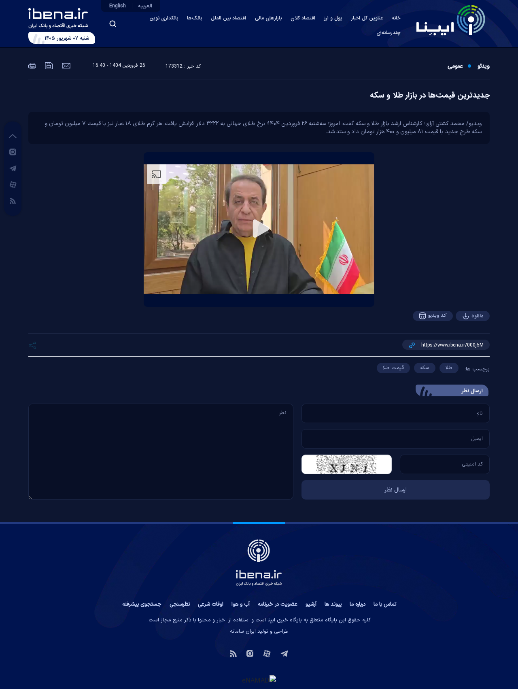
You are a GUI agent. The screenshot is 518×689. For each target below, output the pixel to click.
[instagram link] (12, 151)
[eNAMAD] (259, 680)
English (117, 6)
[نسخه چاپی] (32, 65)
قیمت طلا (393, 368)
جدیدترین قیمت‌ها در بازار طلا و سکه (430, 95)
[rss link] (13, 200)
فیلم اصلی (461, 338)
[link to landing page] (450, 20)
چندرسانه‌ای (388, 33)
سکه (424, 368)
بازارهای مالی (268, 18)
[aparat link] (13, 184)
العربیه (145, 6)
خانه (396, 18)
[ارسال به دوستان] (65, 65)
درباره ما (357, 604)
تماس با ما (385, 604)
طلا (449, 368)
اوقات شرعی (210, 604)
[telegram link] (13, 168)
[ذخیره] (48, 65)
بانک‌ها (194, 18)
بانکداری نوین (163, 18)
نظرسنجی (180, 604)
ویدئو (484, 66)
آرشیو (311, 604)
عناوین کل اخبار (367, 18)
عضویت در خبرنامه (277, 604)
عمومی (455, 66)
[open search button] (113, 24)
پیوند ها (333, 604)
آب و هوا (240, 604)
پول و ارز (333, 18)
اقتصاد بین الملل (228, 18)
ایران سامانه (243, 631)
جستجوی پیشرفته (141, 604)
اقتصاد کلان (303, 18)
